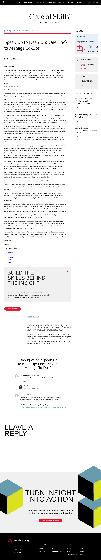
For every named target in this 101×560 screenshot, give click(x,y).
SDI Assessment (28, 2)
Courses (19, 2)
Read (76, 108)
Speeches (53, 548)
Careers (82, 551)
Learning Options (40, 2)
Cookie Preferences (56, 551)
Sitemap (82, 554)
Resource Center (52, 2)
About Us (61, 2)
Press (68, 551)
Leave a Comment (13, 308)
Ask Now (83, 68)
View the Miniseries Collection (50, 520)
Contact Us (95, 2)
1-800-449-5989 (17, 552)
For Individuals (80, 2)
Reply (38, 375)
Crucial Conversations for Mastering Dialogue (21, 31)
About (69, 545)
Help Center (42, 551)
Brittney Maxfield (33, 317)
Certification (70, 2)
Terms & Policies (72, 554)
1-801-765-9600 (17, 549)
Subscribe (83, 86)
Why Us (82, 548)
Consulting (42, 548)
